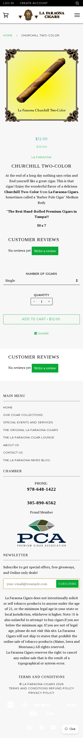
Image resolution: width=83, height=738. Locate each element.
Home (8, 35)
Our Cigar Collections (23, 415)
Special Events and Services (28, 422)
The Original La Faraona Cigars (30, 430)
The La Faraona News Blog (26, 460)
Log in (8, 3)
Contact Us (13, 452)
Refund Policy (61, 688)
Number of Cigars (41, 273)
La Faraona (41, 157)
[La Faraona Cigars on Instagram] (41, 728)
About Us (11, 445)
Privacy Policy (41, 692)
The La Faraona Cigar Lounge (28, 437)
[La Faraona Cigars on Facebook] (29, 728)
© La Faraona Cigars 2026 (41, 684)
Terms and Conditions (42, 677)
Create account (34, 3)
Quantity (41, 295)
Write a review (45, 251)
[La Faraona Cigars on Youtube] (53, 728)
